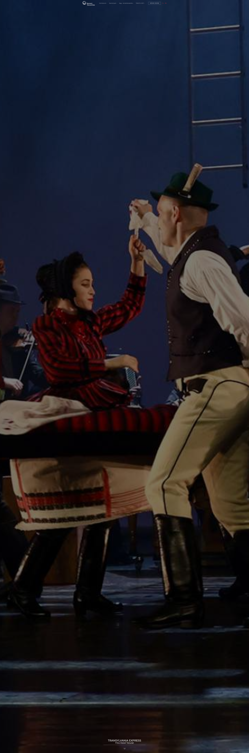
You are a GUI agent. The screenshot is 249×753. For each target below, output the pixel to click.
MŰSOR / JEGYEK (154, 3)
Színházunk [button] (102, 3)
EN (166, 3)
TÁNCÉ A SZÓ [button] (140, 3)
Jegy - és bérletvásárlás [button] (126, 3)
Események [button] (112, 3)
